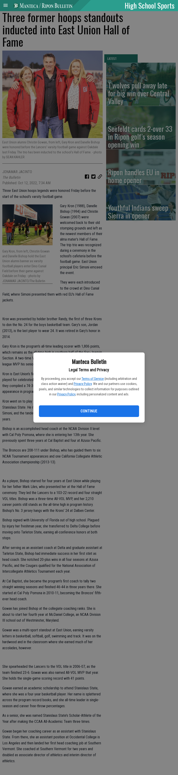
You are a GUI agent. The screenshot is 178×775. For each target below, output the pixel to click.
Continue (89, 411)
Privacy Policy (83, 384)
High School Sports (150, 5)
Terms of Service (93, 379)
